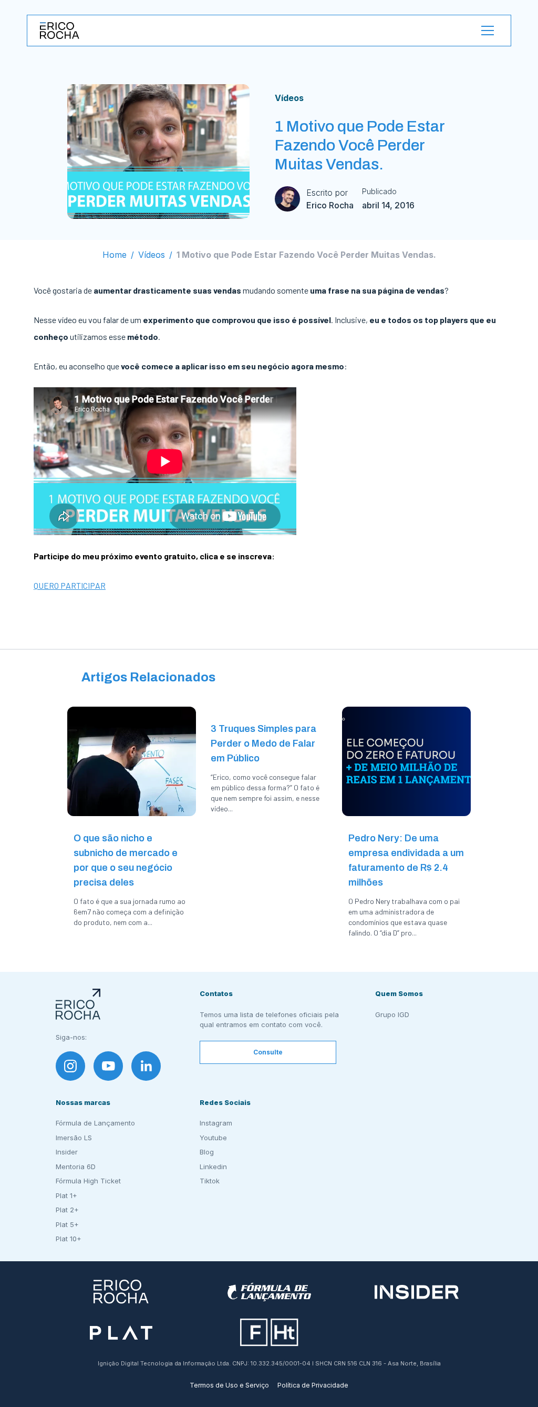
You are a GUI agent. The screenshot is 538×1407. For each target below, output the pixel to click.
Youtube (213, 1137)
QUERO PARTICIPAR (70, 585)
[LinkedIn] (146, 1066)
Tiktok (210, 1181)
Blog (207, 1152)
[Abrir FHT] (269, 1332)
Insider (67, 1152)
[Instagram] (70, 1066)
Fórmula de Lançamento (95, 1123)
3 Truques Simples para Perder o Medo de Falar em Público (263, 743)
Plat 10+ (68, 1238)
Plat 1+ (66, 1195)
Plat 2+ (67, 1209)
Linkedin (213, 1166)
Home (114, 254)
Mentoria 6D (76, 1166)
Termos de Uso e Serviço (229, 1385)
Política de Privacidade (312, 1385)
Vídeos (289, 98)
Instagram (216, 1123)
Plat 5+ (67, 1224)
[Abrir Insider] (417, 1292)
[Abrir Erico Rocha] (121, 1292)
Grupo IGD (392, 1014)
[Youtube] (108, 1066)
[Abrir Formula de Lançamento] (269, 1292)
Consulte (268, 1052)
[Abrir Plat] (121, 1332)
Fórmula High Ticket (88, 1181)
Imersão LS (74, 1137)
